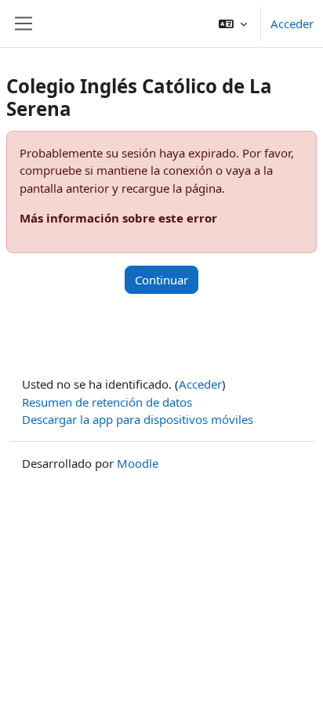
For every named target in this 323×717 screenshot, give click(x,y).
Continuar (161, 280)
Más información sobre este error (118, 218)
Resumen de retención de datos (107, 402)
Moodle (137, 463)
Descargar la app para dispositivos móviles (137, 419)
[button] (233, 23)
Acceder (292, 23)
